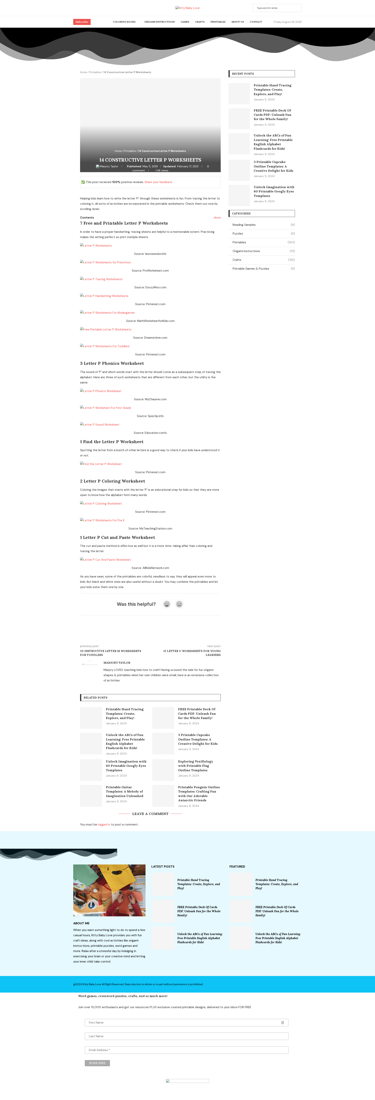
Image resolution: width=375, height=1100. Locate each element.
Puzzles (264, 234)
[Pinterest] (79, 8)
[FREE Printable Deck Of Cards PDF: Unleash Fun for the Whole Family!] (163, 718)
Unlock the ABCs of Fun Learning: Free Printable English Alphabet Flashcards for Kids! (200, 938)
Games (185, 21)
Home (83, 72)
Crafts (200, 21)
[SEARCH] (297, 8)
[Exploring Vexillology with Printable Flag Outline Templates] (163, 770)
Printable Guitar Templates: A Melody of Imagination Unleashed (124, 791)
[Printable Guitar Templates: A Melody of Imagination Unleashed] (91, 796)
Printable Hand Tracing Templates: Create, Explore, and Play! (125, 713)
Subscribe (82, 22)
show (217, 218)
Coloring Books (124, 21)
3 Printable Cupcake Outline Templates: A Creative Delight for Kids (198, 739)
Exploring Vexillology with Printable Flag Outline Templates (195, 765)
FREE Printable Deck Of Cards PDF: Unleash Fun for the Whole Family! (197, 713)
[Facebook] (74, 8)
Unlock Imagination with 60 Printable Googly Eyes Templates (126, 765)
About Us (237, 21)
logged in (104, 824)
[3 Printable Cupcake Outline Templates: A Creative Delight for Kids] (163, 744)
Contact (256, 21)
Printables (218, 21)
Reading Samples (264, 225)
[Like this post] (109, 635)
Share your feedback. (159, 182)
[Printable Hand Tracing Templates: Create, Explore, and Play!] (91, 718)
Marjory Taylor (109, 166)
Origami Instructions (159, 21)
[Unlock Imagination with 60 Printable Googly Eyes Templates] (91, 770)
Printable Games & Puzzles (264, 269)
